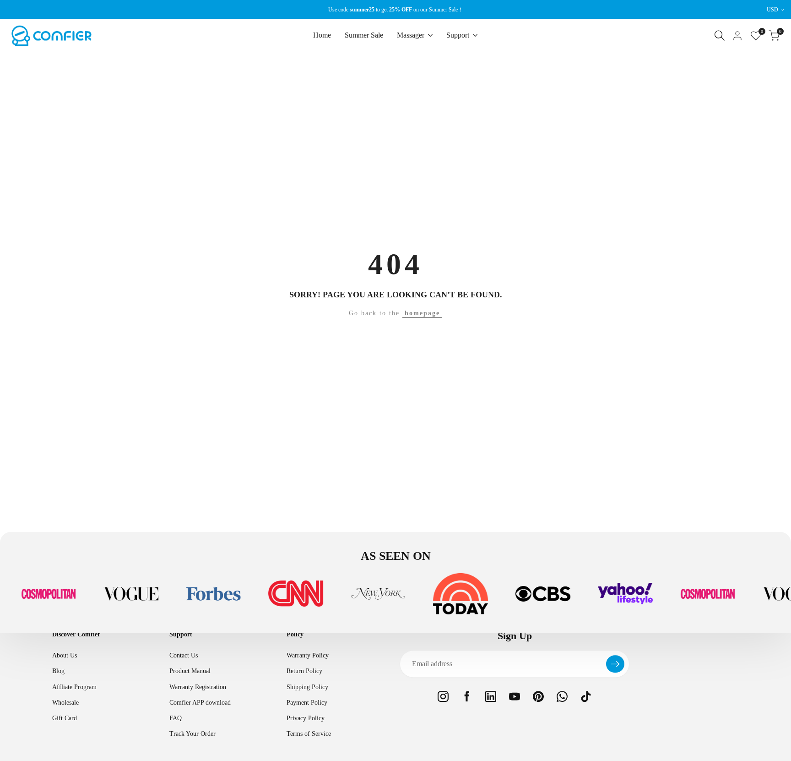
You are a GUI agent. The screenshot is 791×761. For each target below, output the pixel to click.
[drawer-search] (720, 35)
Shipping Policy (307, 687)
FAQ (175, 718)
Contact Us (183, 655)
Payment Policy (307, 702)
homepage (422, 313)
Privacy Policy (306, 718)
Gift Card (64, 718)
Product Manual (190, 671)
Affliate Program (74, 687)
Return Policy (304, 671)
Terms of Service (309, 733)
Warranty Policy (308, 655)
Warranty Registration (197, 687)
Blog (58, 671)
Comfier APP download (200, 702)
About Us (64, 655)
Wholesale (65, 702)
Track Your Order (192, 733)
